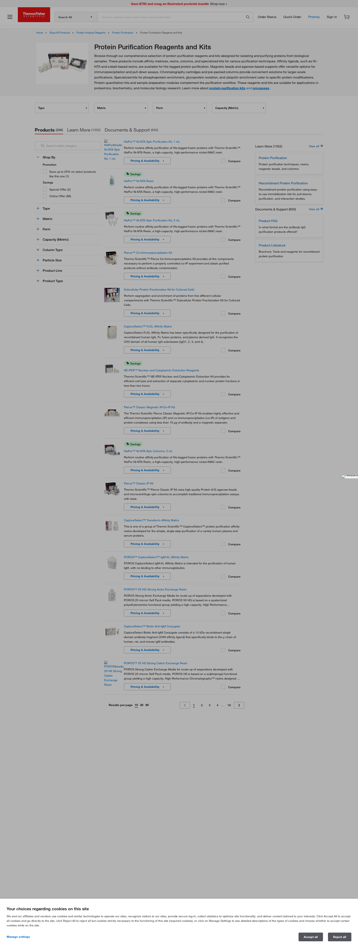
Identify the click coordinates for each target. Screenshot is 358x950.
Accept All (311, 937)
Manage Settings (18, 937)
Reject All (339, 937)
